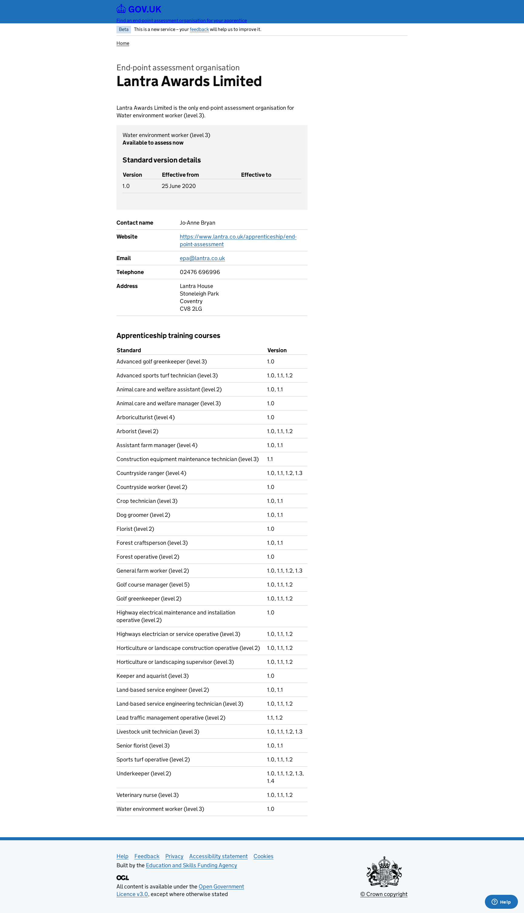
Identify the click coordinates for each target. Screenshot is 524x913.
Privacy (174, 856)
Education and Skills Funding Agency (191, 865)
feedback (199, 29)
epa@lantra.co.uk (202, 258)
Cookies (264, 856)
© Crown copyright (384, 894)
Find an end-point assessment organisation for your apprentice (181, 20)
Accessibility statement (218, 856)
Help (122, 856)
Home (122, 43)
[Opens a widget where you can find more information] (501, 902)
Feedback (147, 856)
